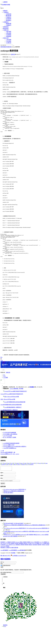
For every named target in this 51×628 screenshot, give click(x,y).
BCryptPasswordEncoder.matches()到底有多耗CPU (15, 489)
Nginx (41, 543)
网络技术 (30, 544)
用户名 (2, 562)
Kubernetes (17, 542)
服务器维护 (3, 542)
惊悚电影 (12, 543)
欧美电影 (9, 36)
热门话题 (11, 547)
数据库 (37, 543)
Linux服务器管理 (13, 550)
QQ (1, 480)
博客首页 (5, 10)
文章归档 (16, 547)
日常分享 (10, 544)
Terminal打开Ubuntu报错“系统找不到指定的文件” (12, 394)
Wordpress (5, 543)
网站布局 (3, 544)
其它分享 (6, 38)
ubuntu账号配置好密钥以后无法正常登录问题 (11, 404)
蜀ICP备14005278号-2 (6, 555)
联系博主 (5, 625)
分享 (2, 360)
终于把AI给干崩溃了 (8, 492)
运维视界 (9, 18)
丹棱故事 (24, 542)
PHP (35, 543)
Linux (4, 376)
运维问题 (9, 15)
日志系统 (47, 544)
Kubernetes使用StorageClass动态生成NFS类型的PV (14, 446)
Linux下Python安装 (7, 435)
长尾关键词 (35, 544)
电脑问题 (9, 23)
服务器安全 (18, 544)
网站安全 (25, 543)
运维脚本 (28, 542)
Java (4, 374)
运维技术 (6, 12)
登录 (2, 559)
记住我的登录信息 (6, 565)
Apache (7, 544)
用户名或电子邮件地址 (6, 572)
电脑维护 (9, 542)
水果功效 (9, 42)
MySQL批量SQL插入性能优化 (10, 434)
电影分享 (6, 30)
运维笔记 (9, 20)
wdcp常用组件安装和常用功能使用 (11, 443)
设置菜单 (5, 2)
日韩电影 (9, 34)
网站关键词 (36, 542)
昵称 (2, 472)
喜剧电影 (39, 544)
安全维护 (16, 543)
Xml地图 (7, 547)
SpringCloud (3, 546)
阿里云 (21, 542)
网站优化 (6, 26)
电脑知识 (6, 22)
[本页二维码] (4, 626)
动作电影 (13, 542)
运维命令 (9, 17)
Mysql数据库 (44, 542)
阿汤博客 (32, 387)
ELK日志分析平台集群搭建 (9, 432)
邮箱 (2, 475)
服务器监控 (21, 543)
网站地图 (3, 547)
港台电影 (9, 33)
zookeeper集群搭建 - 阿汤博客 (16, 388)
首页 (2, 46)
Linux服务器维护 (4, 550)
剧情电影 (26, 544)
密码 (2, 563)
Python (33, 543)
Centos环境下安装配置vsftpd (9, 448)
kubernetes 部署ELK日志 (8, 444)
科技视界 (6, 28)
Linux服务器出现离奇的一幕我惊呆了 (9, 410)
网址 (2, 478)
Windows (32, 542)
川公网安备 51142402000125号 (19, 555)
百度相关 (7, 546)
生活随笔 (9, 41)
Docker (14, 544)
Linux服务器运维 (21, 550)
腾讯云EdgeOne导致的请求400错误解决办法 (14, 491)
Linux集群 (5, 377)
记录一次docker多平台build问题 (8, 399)
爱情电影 (22, 544)
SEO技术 (8, 543)
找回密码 (7, 559)
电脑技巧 (9, 25)
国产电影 (9, 31)
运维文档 (9, 14)
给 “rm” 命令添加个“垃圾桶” (9, 437)
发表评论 (13, 54)
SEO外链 (29, 543)
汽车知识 (43, 544)
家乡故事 (9, 39)
